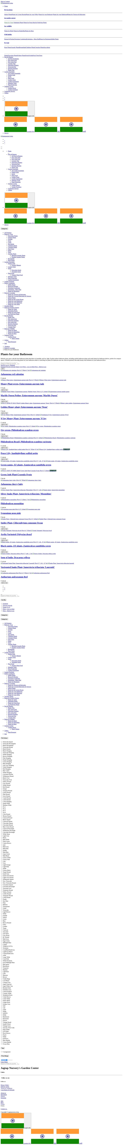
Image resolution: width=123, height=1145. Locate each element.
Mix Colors (6, 771)
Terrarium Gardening (20, 39)
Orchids (31, 55)
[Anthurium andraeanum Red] (25, 573)
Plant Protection (12, 278)
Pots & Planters (8, 315)
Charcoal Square (7, 821)
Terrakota (5, 948)
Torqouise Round (8, 890)
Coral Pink (6, 959)
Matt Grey (6, 847)
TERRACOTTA (8, 946)
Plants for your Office (32, 14)
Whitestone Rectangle (9, 830)
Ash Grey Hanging (8, 765)
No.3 (4, 810)
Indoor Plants (8, 14)
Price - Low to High (8, 609)
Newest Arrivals (7, 605)
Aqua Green (6, 854)
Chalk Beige (6, 979)
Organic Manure (16, 265)
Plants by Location (9, 293)
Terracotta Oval (7, 780)
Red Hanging (7, 769)
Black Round (6, 749)
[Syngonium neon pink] (20, 509)
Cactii (9, 242)
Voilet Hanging (7, 767)
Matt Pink (5, 848)
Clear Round (6, 814)
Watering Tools (12, 276)
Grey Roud (6, 935)
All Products (7, 232)
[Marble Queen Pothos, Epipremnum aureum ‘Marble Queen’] (35, 391)
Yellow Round (7, 781)
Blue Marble (6, 1040)
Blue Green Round (8, 827)
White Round (7, 785)
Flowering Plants (12, 55)
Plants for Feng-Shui (29, 22)
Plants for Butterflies (19, 31)
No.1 (4, 807)
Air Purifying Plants (41, 22)
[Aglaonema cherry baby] (21, 480)
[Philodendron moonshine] (23, 499)
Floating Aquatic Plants (18, 257)
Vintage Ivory (7, 1026)
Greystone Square (8, 885)
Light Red (6, 971)
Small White (6, 803)
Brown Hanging (7, 756)
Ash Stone (6, 933)
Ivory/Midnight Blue (9, 962)
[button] (8, 365)
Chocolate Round (8, 825)
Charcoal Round (7, 818)
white (4, 955)
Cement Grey (7, 982)
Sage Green (6, 941)
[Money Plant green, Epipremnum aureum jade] (33, 380)
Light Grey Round (8, 877)
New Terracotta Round (9, 883)
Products (7, 346)
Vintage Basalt (7, 1022)
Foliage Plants (21, 55)
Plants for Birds (8, 31)
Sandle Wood (7, 1024)
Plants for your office (14, 304)
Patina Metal (6, 1000)
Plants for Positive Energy (11, 307)
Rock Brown (6, 1033)
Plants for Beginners (45, 39)
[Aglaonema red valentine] (23, 370)
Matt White (6, 839)
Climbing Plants (30, 47)
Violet (4, 908)
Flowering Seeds (16, 270)
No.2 (4, 809)
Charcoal (5, 930)
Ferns (27, 55)
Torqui (5, 789)
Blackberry (6, 966)
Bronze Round (7, 816)
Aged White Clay (8, 986)
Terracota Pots (12, 325)
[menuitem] (6, 6)
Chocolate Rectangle (9, 832)
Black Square (7, 819)
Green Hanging (7, 761)
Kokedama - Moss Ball (33, 39)
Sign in (6, 133)
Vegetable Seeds (16, 271)
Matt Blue (6, 852)
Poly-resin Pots (12, 322)
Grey (4, 863)
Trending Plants (8, 306)
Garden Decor (12, 337)
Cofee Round (7, 799)
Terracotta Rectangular (9, 743)
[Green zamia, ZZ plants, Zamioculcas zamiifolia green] (39, 461)
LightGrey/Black (8, 951)
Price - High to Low (8, 611)
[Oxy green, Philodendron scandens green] (31, 426)
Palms (6, 55)
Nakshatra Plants (18, 22)
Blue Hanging (7, 763)
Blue (4, 921)
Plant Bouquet (12, 342)
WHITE (5, 1013)
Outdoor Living (8, 335)
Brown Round (7, 923)
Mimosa (5, 904)
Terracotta (6, 910)
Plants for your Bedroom (46, 14)
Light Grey (6, 836)
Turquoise (6, 968)
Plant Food (11, 273)
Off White (6, 1031)
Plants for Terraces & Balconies (76, 14)
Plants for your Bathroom (60, 14)
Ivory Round (6, 796)
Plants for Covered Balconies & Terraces (19, 296)
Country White (7, 993)
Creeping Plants (39, 47)
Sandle (5, 850)
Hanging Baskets (13, 324)
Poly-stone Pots (12, 319)
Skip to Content (5, 1)
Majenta (5, 970)
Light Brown (6, 912)
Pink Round (6, 794)
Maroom (5, 975)
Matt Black (6, 856)
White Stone (6, 834)
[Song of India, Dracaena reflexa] (28, 553)
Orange (5, 915)
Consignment (6, 1052)
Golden (5, 926)
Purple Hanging (7, 760)
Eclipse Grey (6, 1004)
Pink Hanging (7, 758)
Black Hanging (7, 751)
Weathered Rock (7, 995)
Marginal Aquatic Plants (18, 255)
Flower (5, 1020)
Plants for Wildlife (9, 328)
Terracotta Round (8, 747)
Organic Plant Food (17, 275)
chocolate (5, 932)
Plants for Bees (29, 31)
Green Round (7, 792)
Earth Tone (6, 874)
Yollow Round (7, 892)
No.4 (4, 812)
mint (4, 845)
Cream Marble (7, 1042)
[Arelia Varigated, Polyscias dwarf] (26, 530)
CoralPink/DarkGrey (9, 950)
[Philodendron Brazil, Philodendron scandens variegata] (38, 438)
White (4, 868)
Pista (4, 903)
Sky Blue (5, 901)
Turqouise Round (8, 895)
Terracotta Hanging (8, 752)
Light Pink (6, 866)
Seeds (9, 268)
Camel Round (7, 798)
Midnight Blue (7, 942)
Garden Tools (12, 267)
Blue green (6, 964)
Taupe (4, 928)
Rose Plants (7, 47)
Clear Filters (4, 1062)
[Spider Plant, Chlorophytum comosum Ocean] (33, 519)
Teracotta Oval (7, 888)
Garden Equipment (13, 280)
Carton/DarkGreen (8, 953)
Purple (5, 899)
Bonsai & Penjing (9, 39)
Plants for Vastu (12, 309)
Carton (5, 944)
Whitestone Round (8, 776)
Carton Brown (7, 843)
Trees (40, 55)
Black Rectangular (8, 745)
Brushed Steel (7, 988)
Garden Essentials (9, 262)
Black (4, 837)
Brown (5, 977)
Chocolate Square (8, 823)
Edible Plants (55, 39)
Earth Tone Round (8, 875)
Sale (5, 343)
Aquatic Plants (15, 47)
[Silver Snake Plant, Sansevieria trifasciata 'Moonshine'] (33, 490)
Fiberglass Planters (13, 320)
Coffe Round (6, 897)
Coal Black (6, 980)
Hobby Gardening (9, 283)
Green (4, 919)
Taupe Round (7, 872)
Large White (6, 957)
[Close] (1, 148)
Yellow (5, 917)
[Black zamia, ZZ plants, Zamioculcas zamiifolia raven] (39, 542)
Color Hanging (7, 801)
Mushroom (6, 1017)
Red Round (6, 787)
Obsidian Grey (7, 989)
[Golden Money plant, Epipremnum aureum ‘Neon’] (45, 403)
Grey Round (6, 783)
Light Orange (7, 865)
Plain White (6, 1029)
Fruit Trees (36, 55)
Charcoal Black (7, 991)
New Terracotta (7, 881)
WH (4, 1006)
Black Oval (6, 778)
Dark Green (6, 841)
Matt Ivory (6, 939)
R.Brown (5, 1038)
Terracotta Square (8, 742)
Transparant (6, 906)
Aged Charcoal (7, 984)
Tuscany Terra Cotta (8, 1027)
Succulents (47, 47)
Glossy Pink (6, 859)
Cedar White (6, 999)
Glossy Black (7, 870)
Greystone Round (8, 774)
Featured (5, 603)
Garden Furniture (9, 281)
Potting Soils (11, 263)
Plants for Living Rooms (19, 14)
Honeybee (6, 1018)
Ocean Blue (6, 1044)
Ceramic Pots (11, 327)
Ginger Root (6, 1002)
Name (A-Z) (6, 607)
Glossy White (7, 857)
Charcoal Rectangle (8, 828)
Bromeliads (22, 47)
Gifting (6, 340)
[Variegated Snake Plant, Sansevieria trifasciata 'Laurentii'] (37, 563)
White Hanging (7, 754)
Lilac (4, 861)
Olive (4, 924)
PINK (4, 1015)
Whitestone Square (8, 879)
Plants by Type (8, 234)
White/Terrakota (7, 961)
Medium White (7, 805)
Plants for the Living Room (15, 299)
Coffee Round (7, 894)
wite (4, 1008)
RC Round (6, 937)
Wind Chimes (15, 338)
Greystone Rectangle (9, 886)
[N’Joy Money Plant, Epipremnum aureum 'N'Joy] (35, 415)
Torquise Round (7, 790)
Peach (4, 1035)
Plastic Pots (11, 317)
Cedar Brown (7, 997)
